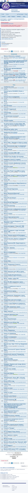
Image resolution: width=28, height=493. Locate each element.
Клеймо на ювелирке (9, 340)
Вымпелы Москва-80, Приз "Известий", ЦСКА (15, 442)
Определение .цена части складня (12, 299)
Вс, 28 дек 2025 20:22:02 (22, 393)
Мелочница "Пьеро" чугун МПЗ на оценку (14, 171)
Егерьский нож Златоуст (10, 197)
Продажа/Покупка (15, 11)
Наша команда (5, 485)
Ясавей (14, 413)
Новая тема (4, 49)
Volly (14, 75)
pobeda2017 (15, 113)
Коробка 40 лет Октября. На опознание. (14, 156)
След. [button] (23, 51)
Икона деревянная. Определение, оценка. (14, 295)
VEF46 (14, 106)
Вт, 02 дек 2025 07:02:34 (21, 432)
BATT (14, 366)
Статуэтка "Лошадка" (9, 428)
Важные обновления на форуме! (12, 56)
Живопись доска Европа (10, 396)
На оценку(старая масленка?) (11, 116)
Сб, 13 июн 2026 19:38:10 (21, 164)
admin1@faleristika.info (7, 38)
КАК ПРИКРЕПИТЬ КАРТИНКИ (7, 23)
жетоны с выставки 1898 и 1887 (12, 153)
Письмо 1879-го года (9, 381)
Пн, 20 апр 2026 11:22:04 (22, 265)
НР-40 (5, 101)
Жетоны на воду (8, 438)
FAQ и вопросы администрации (19, 72)
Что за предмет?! (8, 445)
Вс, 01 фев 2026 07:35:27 (21, 351)
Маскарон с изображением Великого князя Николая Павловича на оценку (14, 137)
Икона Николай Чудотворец (11, 189)
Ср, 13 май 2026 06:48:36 (21, 232)
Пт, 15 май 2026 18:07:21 (21, 223)
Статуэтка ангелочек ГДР (10, 399)
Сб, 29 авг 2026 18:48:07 (21, 57)
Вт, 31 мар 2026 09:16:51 (21, 300)
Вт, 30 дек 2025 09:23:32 (20, 385)
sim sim (14, 397)
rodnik (14, 436)
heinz (14, 164)
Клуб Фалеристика (6, 486)
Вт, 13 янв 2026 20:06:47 (21, 366)
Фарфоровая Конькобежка (10, 132)
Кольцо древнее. (8, 149)
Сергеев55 (15, 64)
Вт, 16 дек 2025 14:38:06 (22, 413)
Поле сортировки (9, 454)
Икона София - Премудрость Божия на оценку (15, 142)
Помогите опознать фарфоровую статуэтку (15, 163)
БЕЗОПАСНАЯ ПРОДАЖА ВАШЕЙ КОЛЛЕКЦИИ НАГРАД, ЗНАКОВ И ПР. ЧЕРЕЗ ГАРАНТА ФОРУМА (15, 62)
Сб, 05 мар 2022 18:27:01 (21, 75)
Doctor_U (15, 194)
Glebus (14, 245)
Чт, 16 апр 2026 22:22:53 (20, 272)
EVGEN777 (15, 360)
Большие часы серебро (10, 368)
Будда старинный (8, 311)
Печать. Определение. (9, 330)
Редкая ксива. (7, 384)
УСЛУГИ (14, 66)
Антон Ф (15, 425)
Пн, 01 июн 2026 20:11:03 (21, 206)
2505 (14, 232)
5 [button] (18, 51)
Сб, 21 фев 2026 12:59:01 (21, 327)
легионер (15, 369)
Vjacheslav (15, 355)
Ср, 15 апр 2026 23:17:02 (22, 279)
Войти (2, 1)
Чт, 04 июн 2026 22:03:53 (22, 203)
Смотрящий (15, 70)
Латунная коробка (8, 120)
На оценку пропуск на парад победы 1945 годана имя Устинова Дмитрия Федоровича (15, 124)
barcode (14, 130)
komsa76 (15, 323)
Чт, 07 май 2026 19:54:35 (22, 236)
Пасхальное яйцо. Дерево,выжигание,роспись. (11, 359)
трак (14, 214)
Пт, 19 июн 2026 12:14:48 (22, 150)
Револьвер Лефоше (9, 373)
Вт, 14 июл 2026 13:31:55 (22, 130)
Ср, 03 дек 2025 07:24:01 (21, 429)
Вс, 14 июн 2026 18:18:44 (22, 160)
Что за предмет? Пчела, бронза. (12, 431)
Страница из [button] (9, 51)
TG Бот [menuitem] (7, 14)
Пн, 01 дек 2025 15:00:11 (21, 436)
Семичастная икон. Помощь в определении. (15, 238)
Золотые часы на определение (11, 96)
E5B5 (14, 341)
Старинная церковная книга (11, 314)
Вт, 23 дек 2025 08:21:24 (22, 397)
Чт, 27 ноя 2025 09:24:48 (21, 446)
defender (15, 110)
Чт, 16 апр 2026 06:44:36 (21, 276)
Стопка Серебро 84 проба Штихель (12, 275)
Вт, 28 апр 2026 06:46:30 (22, 262)
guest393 (15, 421)
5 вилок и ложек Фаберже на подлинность (14, 303)
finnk (14, 206)
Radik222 (15, 125)
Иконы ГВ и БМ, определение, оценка (13, 282)
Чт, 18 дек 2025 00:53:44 (21, 408)
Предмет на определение (10, 337)
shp (14, 121)
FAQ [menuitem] (3, 14)
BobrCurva (15, 167)
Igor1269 (15, 346)
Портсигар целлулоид (9, 205)
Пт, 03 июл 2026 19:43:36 (22, 143)
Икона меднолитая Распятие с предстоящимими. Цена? (11, 411)
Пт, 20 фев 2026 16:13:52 (22, 331)
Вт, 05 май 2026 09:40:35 (21, 245)
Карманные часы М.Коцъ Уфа (11, 322)
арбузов (14, 157)
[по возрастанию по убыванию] (14, 456)
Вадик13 (15, 400)
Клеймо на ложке (8, 388)
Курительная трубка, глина (10, 129)
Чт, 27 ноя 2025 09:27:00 (21, 443)
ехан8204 (15, 87)
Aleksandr (15, 133)
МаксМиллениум (16, 97)
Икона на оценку (8, 213)
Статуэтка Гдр (7, 112)
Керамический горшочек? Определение (14, 354)
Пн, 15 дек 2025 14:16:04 (21, 416)
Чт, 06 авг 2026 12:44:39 (21, 106)
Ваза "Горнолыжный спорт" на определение (15, 146)
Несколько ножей (8, 166)
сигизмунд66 (16, 296)
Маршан (15, 143)
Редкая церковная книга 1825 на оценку (14, 271)
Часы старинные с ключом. (11, 435)
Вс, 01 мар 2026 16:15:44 (22, 319)
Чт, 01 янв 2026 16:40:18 (21, 382)
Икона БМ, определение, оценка (12, 306)
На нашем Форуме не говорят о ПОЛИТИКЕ (15, 74)
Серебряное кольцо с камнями (12, 415)
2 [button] (13, 51)
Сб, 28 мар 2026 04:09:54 (21, 304)
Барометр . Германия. (9, 247)
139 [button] (21, 51)
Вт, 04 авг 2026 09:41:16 (22, 110)
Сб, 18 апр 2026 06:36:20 (21, 269)
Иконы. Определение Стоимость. (12, 264)
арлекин (15, 315)
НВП (14, 351)
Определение (14, 9)
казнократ (15, 93)
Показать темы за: (11, 452)
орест (14, 416)
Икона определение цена (10, 326)
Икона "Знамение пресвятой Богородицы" (14, 235)
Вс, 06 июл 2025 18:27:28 (21, 79)
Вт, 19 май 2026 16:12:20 (21, 214)
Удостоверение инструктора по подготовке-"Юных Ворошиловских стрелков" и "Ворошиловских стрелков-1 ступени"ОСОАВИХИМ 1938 (15, 405)
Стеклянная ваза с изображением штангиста (15, 209)
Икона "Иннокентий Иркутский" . (12, 193)
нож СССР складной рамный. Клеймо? (13, 424)
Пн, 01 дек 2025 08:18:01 (21, 439)
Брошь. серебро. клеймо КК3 (11, 278)
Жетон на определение (9, 252)
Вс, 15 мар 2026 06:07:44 (22, 312)
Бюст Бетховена (8, 105)
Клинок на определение (10, 333)
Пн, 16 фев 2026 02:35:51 (21, 341)
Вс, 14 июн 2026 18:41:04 (22, 157)
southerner (15, 307)
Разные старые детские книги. (11, 217)
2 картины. (6, 256)
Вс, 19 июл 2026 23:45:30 (20, 121)
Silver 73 (14, 312)
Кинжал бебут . (7, 261)
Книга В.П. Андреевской (10, 109)
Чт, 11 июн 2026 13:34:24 (22, 180)
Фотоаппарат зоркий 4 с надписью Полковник (15, 175)
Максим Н (15, 102)
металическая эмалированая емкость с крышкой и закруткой (14, 419)
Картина (6, 268)
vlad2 (14, 57)
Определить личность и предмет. (12, 159)
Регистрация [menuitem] (20, 14)
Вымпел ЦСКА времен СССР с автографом (15, 449)
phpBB (13, 490)
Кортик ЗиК (7, 179)
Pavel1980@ (15, 139)
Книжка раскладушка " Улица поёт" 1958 (14, 226)
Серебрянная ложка (9, 86)
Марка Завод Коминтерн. (10, 318)
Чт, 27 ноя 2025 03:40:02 (21, 450)
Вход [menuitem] (26, 14)
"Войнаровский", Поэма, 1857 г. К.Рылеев (14, 377)
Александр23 (15, 378)
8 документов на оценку (10, 291)
